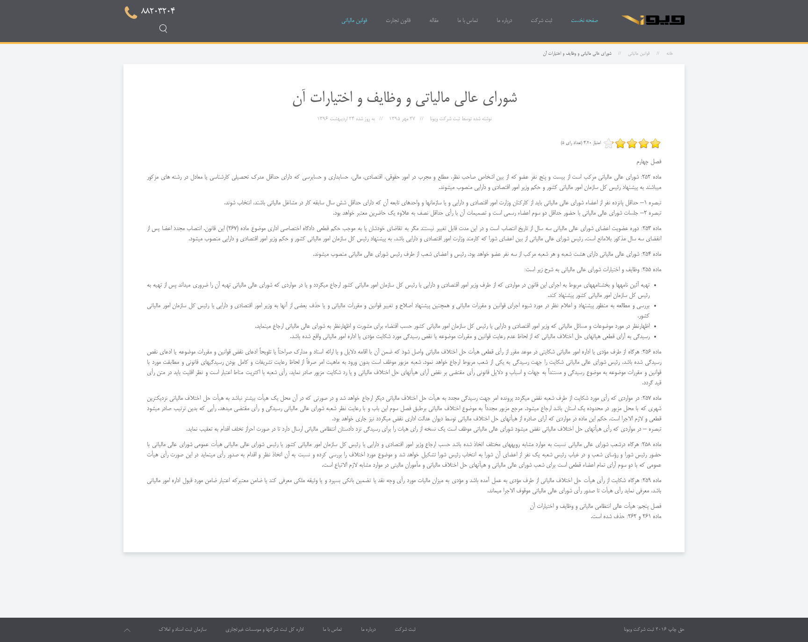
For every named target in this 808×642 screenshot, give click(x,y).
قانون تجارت (398, 20)
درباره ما (504, 20)
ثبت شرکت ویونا (639, 630)
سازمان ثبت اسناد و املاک (182, 630)
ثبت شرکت (541, 20)
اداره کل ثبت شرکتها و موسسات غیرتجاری (264, 630)
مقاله (434, 20)
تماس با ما (467, 20)
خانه (669, 54)
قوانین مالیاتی (354, 20)
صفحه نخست (584, 20)
